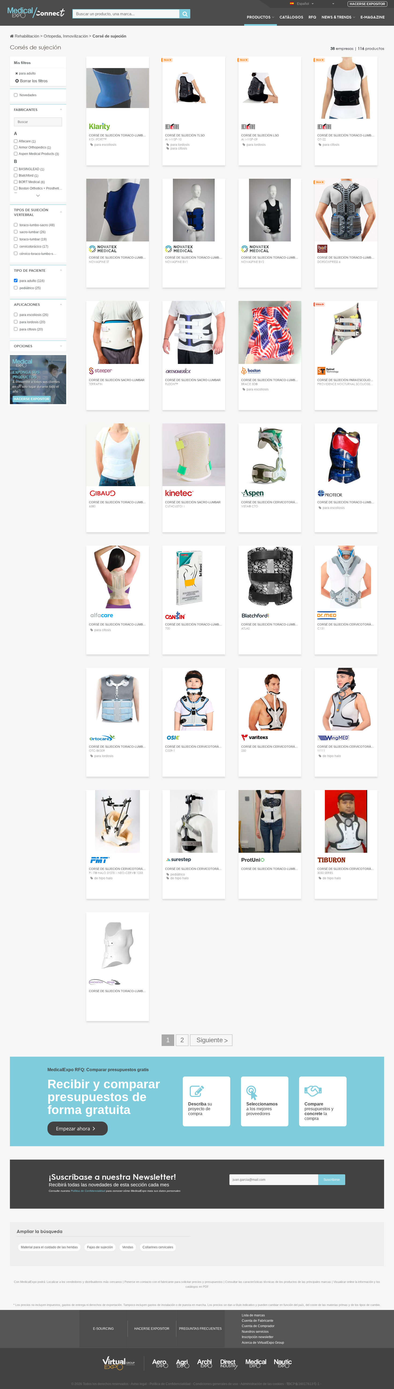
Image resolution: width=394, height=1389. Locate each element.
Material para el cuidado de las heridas (49, 1247)
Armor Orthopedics (35, 148)
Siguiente (211, 1040)
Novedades (27, 95)
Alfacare (27, 141)
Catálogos (291, 16)
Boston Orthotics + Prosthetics (40, 189)
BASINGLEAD (31, 169)
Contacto (117, 65)
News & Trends (336, 16)
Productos (258, 16)
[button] (38, 109)
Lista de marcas (253, 1315)
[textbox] (126, 13)
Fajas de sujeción (100, 1247)
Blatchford (28, 176)
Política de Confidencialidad (88, 1190)
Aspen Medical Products (39, 154)
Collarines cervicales (158, 1247)
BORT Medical (32, 182)
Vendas (127, 1247)
